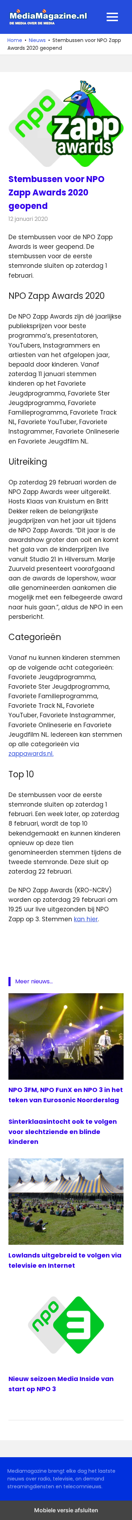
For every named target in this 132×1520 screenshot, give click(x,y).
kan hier (86, 919)
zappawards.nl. (31, 753)
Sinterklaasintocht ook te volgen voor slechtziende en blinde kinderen (62, 1131)
